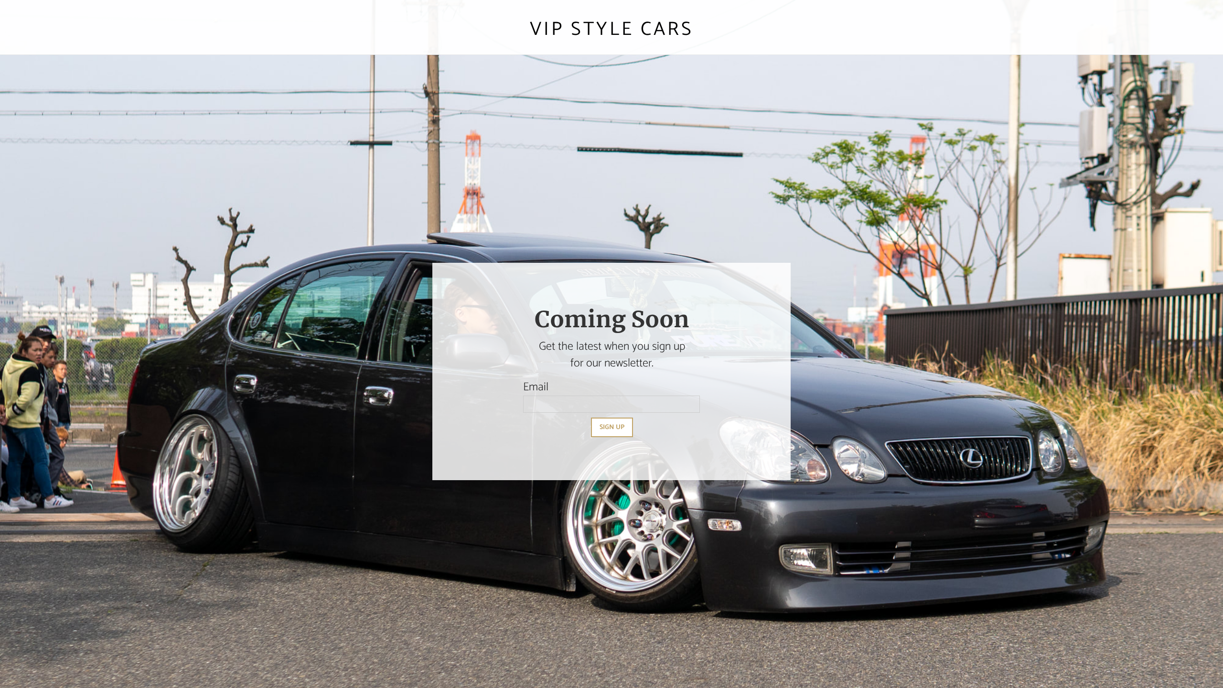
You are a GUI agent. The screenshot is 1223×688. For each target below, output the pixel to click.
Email (535, 387)
